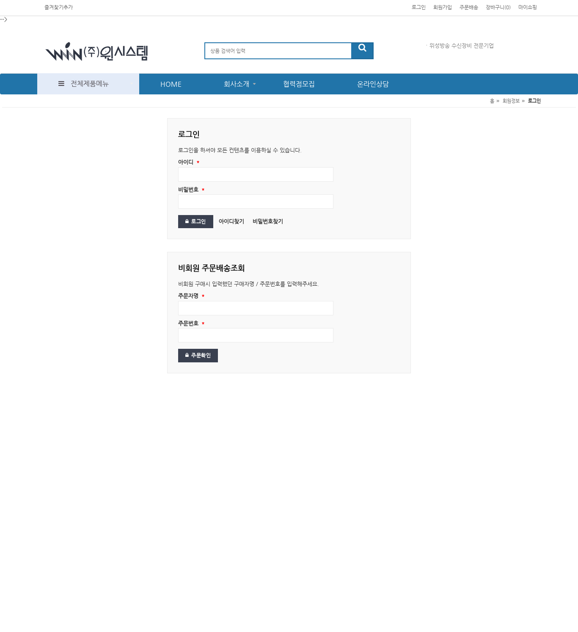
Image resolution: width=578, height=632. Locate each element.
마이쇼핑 (527, 7)
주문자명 (191, 296)
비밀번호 (191, 189)
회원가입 (442, 7)
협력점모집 (299, 84)
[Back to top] (563, 612)
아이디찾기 (231, 221)
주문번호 (191, 323)
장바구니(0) (498, 7)
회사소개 (236, 84)
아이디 (189, 162)
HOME (171, 84)
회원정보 (511, 101)
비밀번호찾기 (268, 221)
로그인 (419, 7)
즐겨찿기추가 (58, 7)
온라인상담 (373, 84)
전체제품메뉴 (90, 84)
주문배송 (469, 7)
